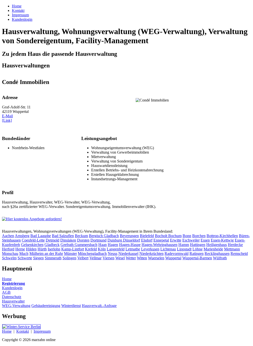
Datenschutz (11, 297)
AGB (6, 292)
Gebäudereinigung (45, 306)
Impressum (42, 331)
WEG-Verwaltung (16, 306)
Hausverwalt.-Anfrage (99, 306)
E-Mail (7, 116)
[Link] (7, 120)
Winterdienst (71, 306)
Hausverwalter (13, 301)
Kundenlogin (12, 288)
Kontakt (22, 331)
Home (7, 279)
